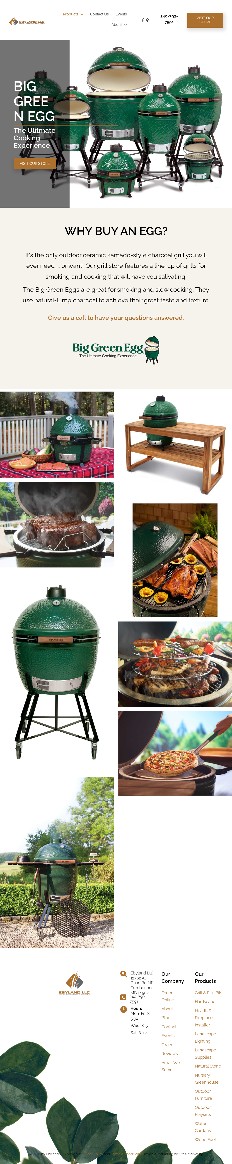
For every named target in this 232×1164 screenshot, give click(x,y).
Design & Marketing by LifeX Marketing (173, 1154)
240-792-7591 (138, 999)
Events (168, 1035)
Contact (169, 1026)
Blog (166, 1017)
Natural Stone (208, 1066)
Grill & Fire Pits (208, 992)
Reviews (170, 1053)
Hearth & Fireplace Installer (204, 1017)
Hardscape (205, 1001)
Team (167, 1044)
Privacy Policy (92, 1154)
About (167, 1008)
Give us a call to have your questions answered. (116, 317)
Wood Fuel (205, 1139)
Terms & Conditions (126, 1154)
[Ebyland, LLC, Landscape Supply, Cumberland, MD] (108, 991)
